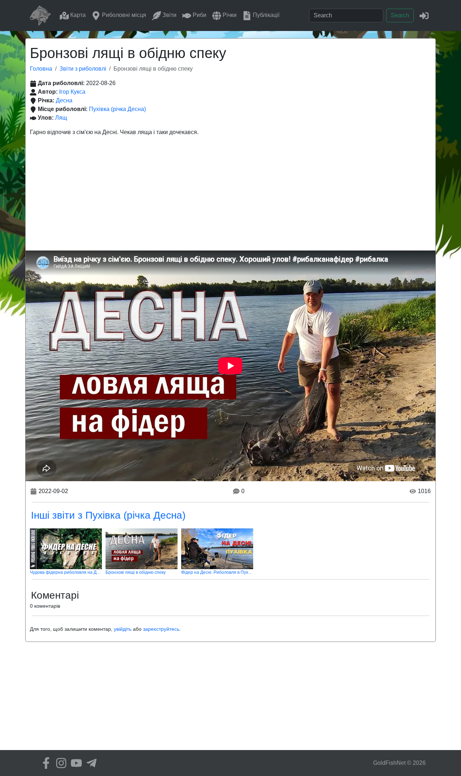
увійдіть (122, 629)
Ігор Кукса (72, 92)
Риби (198, 15)
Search (400, 15)
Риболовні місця (123, 15)
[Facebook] (44, 763)
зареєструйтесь (161, 629)
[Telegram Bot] (89, 763)
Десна (64, 100)
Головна (41, 69)
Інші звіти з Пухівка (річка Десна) (108, 515)
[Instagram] (59, 763)
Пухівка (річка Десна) (117, 109)
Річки (229, 15)
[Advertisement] (230, 196)
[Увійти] (424, 15)
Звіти (168, 15)
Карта (77, 15)
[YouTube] (74, 763)
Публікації (265, 15)
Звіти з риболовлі (82, 69)
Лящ (61, 118)
